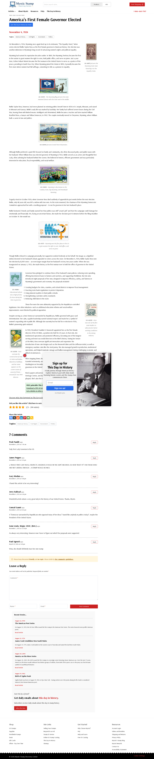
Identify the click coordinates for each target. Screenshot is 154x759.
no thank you (60, 393)
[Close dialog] (24, 355)
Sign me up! (59, 388)
